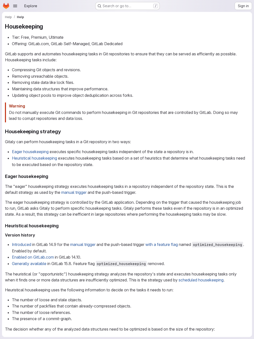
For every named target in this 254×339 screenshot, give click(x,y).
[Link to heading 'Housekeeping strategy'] (64, 131)
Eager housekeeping (30, 151)
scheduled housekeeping (201, 279)
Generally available (29, 263)
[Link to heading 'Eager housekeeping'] (50, 176)
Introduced (21, 244)
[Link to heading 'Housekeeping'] (46, 26)
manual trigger (74, 192)
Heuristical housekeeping (34, 158)
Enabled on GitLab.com (33, 257)
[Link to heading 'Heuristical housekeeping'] (61, 225)
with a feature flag (161, 244)
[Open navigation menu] (15, 6)
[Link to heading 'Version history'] (37, 235)
